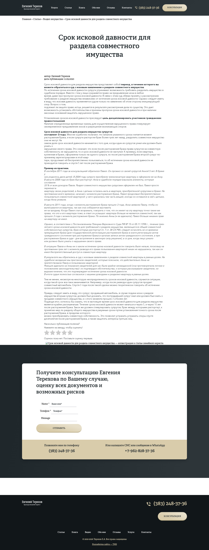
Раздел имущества (53, 19)
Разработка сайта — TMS (104, 544)
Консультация (174, 8)
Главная (26, 19)
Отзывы (111, 8)
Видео (88, 532)
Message (45, 418)
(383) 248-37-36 (148, 7)
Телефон (45, 411)
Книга (82, 8)
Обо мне (96, 8)
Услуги (54, 8)
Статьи (68, 8)
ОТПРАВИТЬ (59, 428)
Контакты (127, 8)
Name (45, 404)
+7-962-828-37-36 (140, 451)
